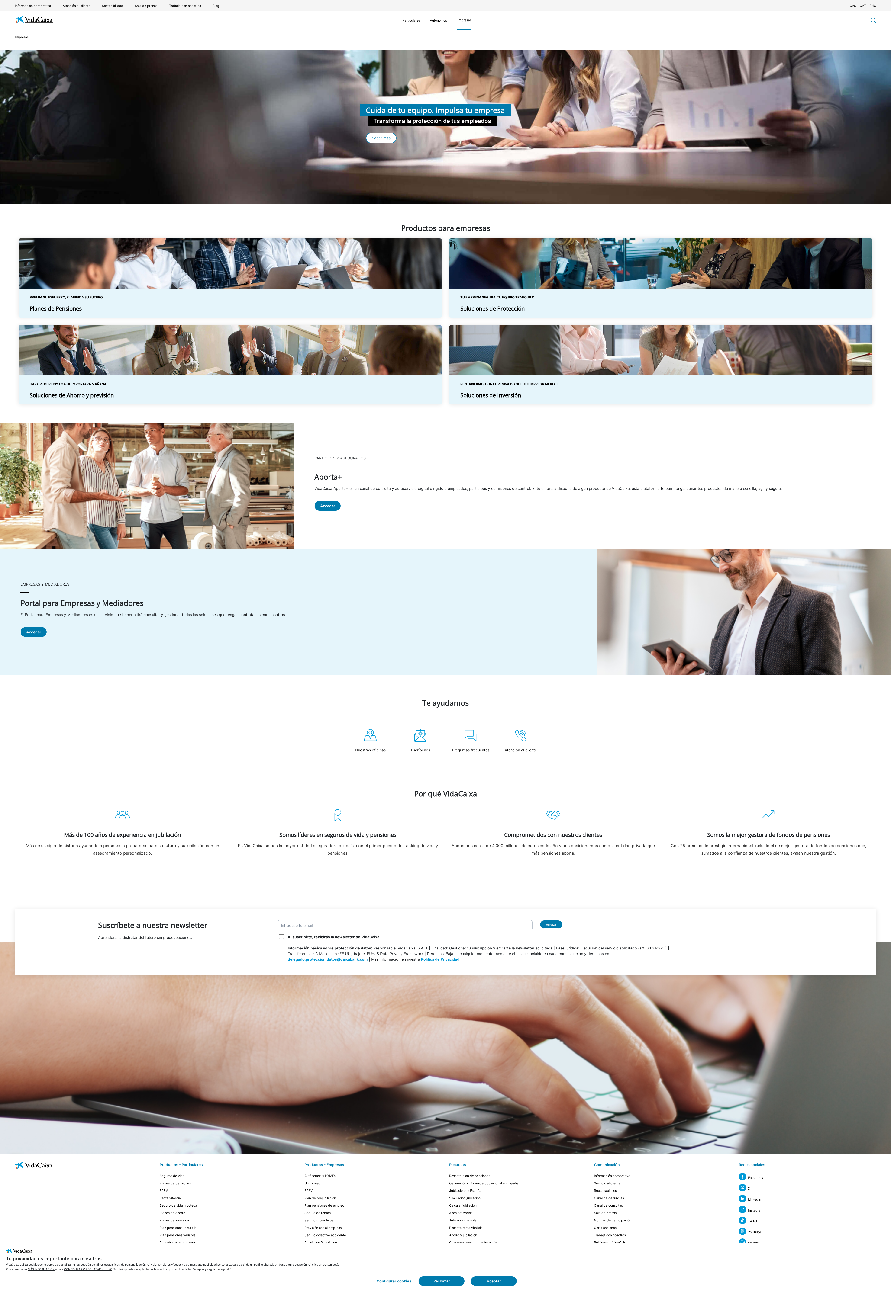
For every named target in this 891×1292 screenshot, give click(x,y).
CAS (853, 6)
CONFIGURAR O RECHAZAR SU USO (88, 1269)
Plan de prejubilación (320, 1198)
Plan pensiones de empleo (324, 1205)
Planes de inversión (174, 1220)
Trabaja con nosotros (185, 6)
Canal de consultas (608, 1205)
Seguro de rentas (317, 1213)
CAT (863, 6)
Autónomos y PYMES (320, 1176)
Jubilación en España (465, 1191)
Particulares (411, 20)
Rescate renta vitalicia (466, 1228)
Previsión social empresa (323, 1228)
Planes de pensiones (175, 1183)
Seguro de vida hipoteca (178, 1205)
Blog (216, 6)
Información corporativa (33, 6)
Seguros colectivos (318, 1220)
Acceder (327, 505)
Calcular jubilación (463, 1205)
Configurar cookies (394, 1281)
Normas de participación (612, 1220)
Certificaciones (605, 1228)
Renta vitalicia (170, 1198)
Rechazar (441, 1281)
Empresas (464, 20)
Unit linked (312, 1183)
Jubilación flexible (462, 1220)
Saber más (381, 138)
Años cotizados (460, 1213)
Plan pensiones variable (177, 1235)
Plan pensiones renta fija (178, 1228)
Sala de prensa (146, 6)
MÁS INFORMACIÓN (41, 1269)
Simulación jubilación (465, 1198)
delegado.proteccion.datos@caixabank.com (328, 959)
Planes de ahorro (172, 1213)
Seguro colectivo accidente (325, 1235)
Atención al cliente (76, 6)
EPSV (164, 1191)
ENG (872, 6)
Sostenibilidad (112, 6)
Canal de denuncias (609, 1198)
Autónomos (438, 20)
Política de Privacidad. (441, 959)
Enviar (551, 924)
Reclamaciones (605, 1191)
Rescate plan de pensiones (469, 1176)
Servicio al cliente (607, 1183)
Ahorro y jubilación (463, 1235)
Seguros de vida (172, 1176)
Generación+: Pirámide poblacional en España (484, 1183)
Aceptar (494, 1281)
